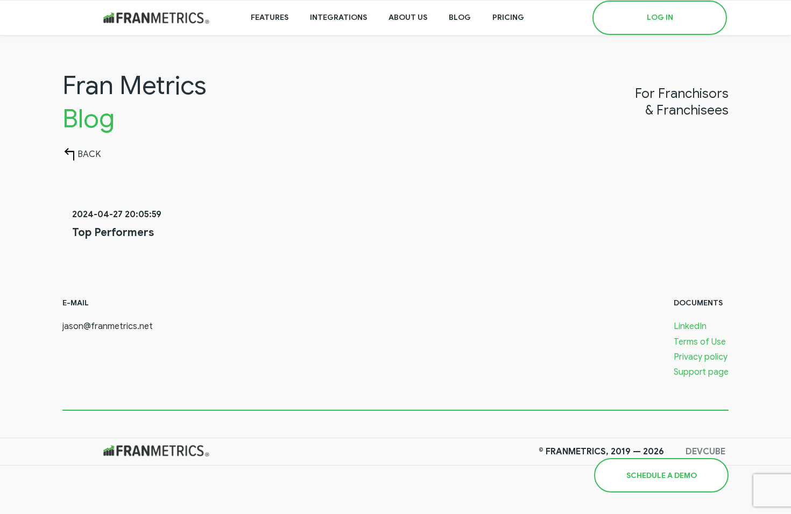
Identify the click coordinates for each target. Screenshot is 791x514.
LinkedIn (690, 326)
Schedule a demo (661, 475)
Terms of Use (700, 342)
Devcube (705, 451)
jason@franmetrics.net (107, 326)
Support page (701, 372)
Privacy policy (701, 357)
